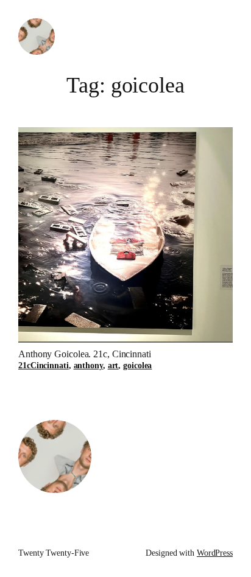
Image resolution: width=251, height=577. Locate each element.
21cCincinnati (43, 365)
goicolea (137, 365)
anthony (88, 365)
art (113, 365)
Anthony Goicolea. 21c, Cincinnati (84, 354)
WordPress (215, 553)
